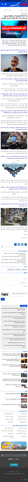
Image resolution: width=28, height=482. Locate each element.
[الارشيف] (9, 459)
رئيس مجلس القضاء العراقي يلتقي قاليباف (16, 342)
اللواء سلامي (24, 269)
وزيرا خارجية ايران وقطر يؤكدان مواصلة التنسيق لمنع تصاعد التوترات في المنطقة (13, 309)
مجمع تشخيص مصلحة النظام (7, 431)
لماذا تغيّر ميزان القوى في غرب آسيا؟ (13, 399)
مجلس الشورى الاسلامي (21, 431)
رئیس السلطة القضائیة (8, 413)
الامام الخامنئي (23, 413)
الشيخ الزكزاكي (10, 422)
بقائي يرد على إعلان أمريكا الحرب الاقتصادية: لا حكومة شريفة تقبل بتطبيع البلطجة (14, 321)
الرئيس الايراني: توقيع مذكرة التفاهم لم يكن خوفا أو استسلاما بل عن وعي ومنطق (14, 326)
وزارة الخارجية (10, 433)
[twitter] (16, 459)
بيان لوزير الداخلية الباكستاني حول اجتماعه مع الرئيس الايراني (14, 346)
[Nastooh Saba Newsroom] (25, 479)
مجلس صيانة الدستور (9, 428)
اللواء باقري (17, 269)
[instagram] (19, 459)
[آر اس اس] (12, 459)
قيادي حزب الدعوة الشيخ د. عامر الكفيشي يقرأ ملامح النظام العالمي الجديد (11, 365)
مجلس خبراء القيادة (22, 428)
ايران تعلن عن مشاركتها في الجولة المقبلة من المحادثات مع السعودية (14, 257)
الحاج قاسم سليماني (22, 416)
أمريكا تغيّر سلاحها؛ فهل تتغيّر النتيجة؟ (12, 393)
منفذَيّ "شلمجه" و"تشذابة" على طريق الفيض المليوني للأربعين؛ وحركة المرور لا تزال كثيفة (11, 379)
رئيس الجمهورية (23, 422)
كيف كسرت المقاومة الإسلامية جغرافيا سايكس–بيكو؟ (10, 405)
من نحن (17, 471)
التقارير (25, 371)
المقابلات (24, 351)
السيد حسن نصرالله (9, 416)
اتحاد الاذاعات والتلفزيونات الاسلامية (8, 436)
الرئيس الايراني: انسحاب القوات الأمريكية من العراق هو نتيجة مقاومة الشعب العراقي (13, 260)
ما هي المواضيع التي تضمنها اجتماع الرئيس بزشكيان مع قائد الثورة (14, 313)
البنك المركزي (23, 436)
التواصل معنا (10, 471)
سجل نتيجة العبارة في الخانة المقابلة (19, 293)
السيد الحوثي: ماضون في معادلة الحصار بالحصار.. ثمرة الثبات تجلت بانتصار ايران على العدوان (14, 339)
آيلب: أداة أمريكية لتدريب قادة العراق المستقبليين (13, 385)
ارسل (3, 299)
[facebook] (14, 459)
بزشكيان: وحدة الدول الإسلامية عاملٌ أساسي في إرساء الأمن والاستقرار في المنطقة (14, 334)
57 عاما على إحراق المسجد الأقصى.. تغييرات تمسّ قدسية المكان (11, 374)
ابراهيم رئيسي (10, 269)
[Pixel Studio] (21, 479)
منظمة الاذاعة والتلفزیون (21, 433)
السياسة (21, 10)
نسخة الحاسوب (14, 465)
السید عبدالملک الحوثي (21, 419)
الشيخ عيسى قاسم (9, 419)
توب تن (24, 306)
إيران (25, 10)
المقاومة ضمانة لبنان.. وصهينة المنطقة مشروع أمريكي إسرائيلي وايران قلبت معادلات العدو (11, 354)
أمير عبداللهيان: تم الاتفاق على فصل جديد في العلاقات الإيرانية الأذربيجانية (15, 254)
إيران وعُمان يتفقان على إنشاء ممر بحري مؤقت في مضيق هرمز (13, 330)
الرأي (26, 391)
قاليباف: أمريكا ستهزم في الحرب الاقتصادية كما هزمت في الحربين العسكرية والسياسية (13, 317)
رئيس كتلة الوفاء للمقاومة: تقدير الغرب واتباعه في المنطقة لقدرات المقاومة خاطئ (11, 360)
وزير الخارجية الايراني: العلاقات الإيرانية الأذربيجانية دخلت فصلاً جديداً (13, 263)
